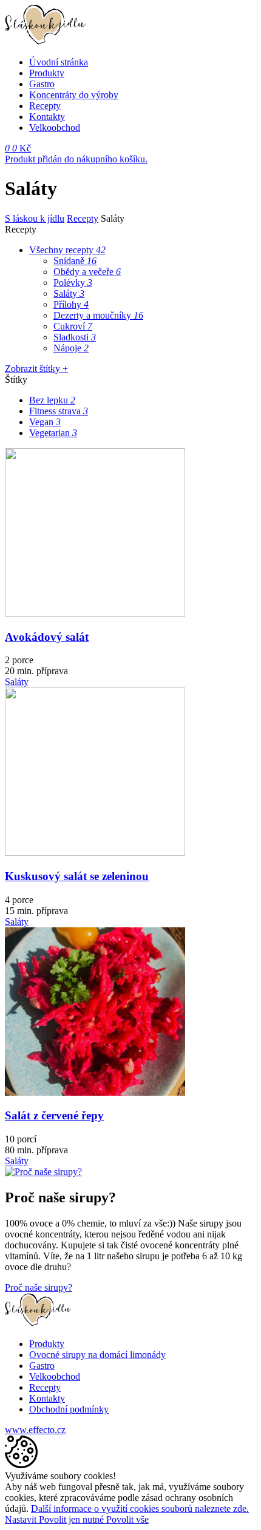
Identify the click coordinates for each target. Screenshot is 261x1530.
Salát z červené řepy (54, 1115)
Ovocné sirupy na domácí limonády (97, 1355)
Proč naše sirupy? (38, 1287)
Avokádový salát (47, 637)
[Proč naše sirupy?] (43, 1172)
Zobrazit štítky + (36, 368)
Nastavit (22, 1519)
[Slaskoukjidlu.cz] (45, 41)
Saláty (17, 682)
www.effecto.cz (35, 1430)
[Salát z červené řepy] (95, 1092)
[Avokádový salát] (95, 613)
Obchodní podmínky (69, 1409)
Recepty (45, 106)
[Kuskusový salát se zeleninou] (95, 852)
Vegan (45, 422)
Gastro (42, 84)
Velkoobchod (54, 127)
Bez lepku (52, 400)
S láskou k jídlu (34, 218)
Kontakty (47, 116)
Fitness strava (58, 411)
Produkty (46, 73)
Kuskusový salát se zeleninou (77, 876)
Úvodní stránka (58, 62)
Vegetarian (53, 433)
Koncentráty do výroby (73, 95)
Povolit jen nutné (72, 1519)
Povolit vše (127, 1519)
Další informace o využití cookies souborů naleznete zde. (140, 1508)
